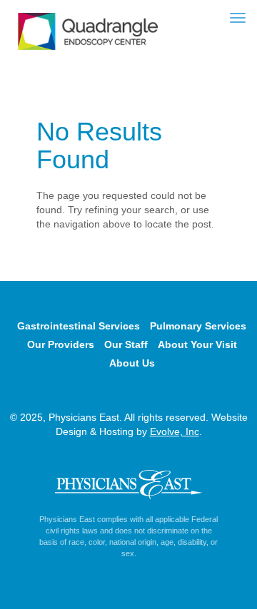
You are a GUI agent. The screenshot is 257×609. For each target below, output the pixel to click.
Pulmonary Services (198, 326)
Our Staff (126, 344)
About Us (132, 363)
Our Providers (60, 344)
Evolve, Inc (174, 431)
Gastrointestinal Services (78, 326)
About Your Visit (197, 344)
